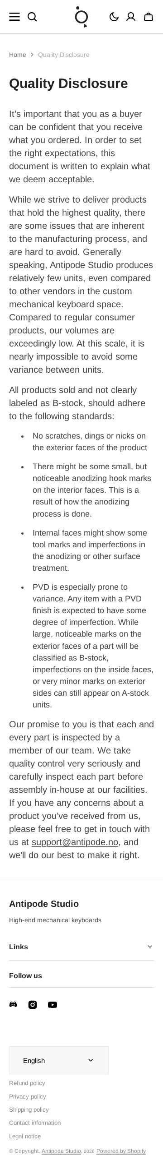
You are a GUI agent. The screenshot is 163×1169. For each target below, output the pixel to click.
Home (17, 54)
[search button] (32, 16)
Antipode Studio (61, 1151)
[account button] (130, 16)
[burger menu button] (14, 16)
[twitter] (13, 1004)
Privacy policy (27, 1096)
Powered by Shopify (121, 1151)
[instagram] (33, 1005)
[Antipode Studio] (81, 16)
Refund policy (27, 1083)
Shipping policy (29, 1109)
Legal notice (25, 1136)
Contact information (35, 1122)
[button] (114, 16)
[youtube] (52, 1005)
